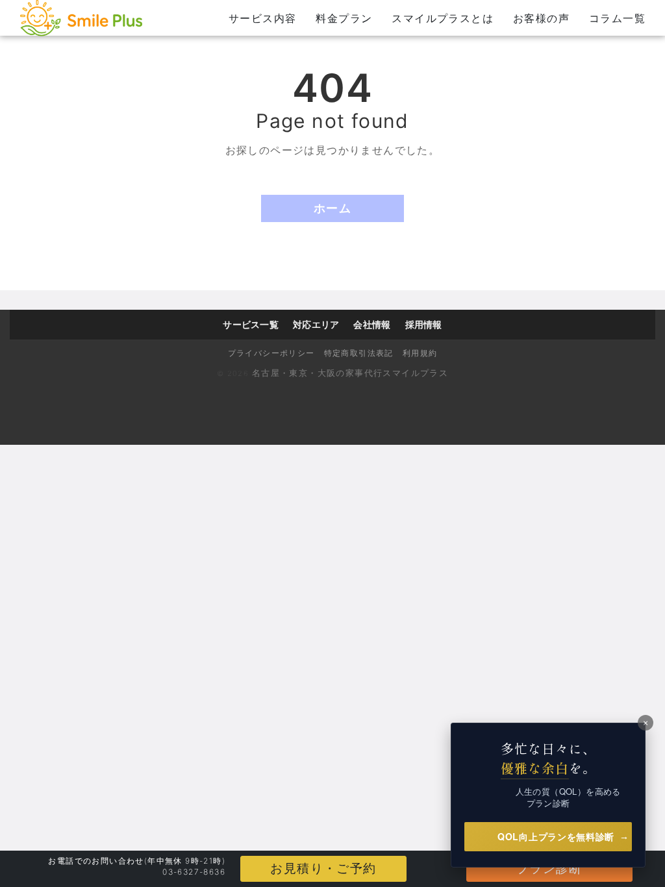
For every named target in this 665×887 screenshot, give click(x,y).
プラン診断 (549, 868)
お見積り (323, 868)
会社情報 (371, 324)
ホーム (332, 208)
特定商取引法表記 (359, 353)
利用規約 (420, 353)
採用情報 (423, 324)
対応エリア (316, 324)
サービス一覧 (251, 324)
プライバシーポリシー (271, 353)
